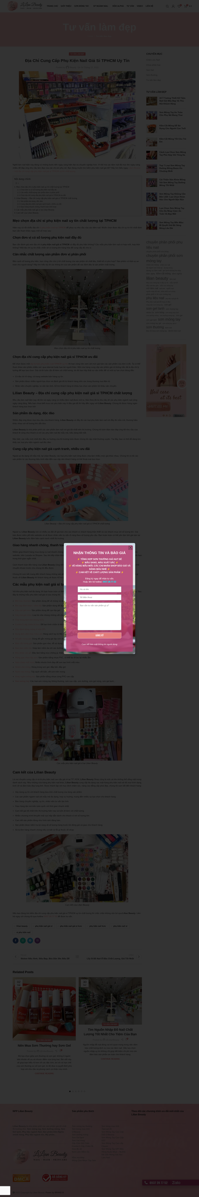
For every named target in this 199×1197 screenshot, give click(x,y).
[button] (130, 548)
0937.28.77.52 (109, 581)
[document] (99, 598)
